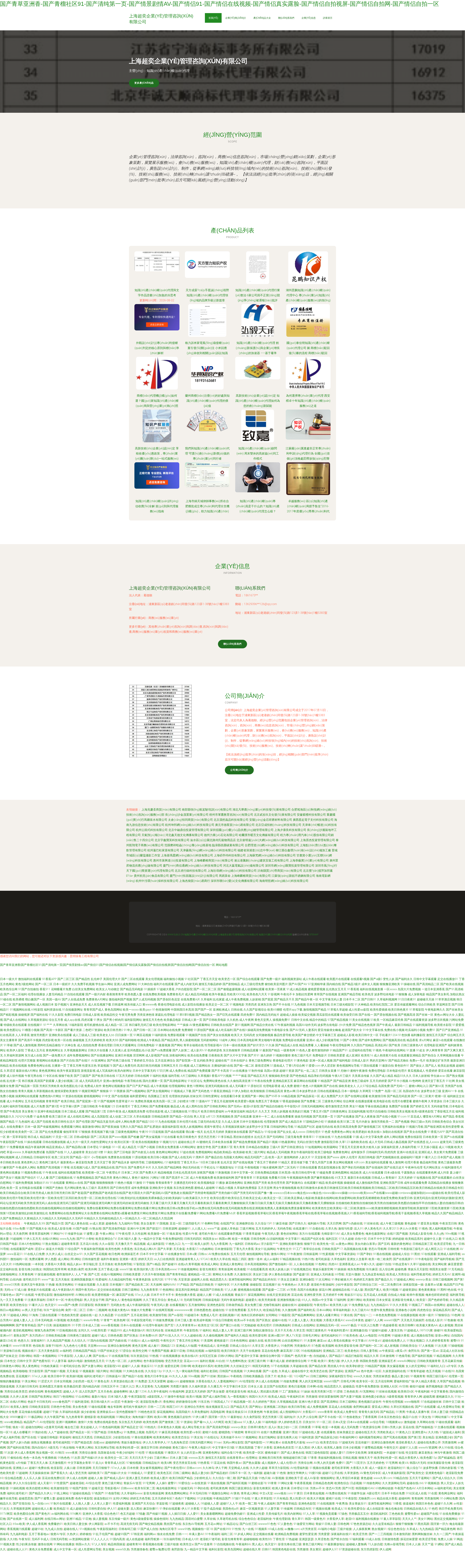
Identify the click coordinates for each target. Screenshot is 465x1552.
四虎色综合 (424, 1310)
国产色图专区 (41, 1361)
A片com (359, 1162)
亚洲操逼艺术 (387, 1361)
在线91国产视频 (397, 1233)
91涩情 (337, 1391)
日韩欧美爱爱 (336, 1055)
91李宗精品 (225, 1137)
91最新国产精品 (269, 1050)
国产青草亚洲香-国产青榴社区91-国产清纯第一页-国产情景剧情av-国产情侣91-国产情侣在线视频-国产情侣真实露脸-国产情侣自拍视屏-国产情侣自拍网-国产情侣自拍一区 (219, 4)
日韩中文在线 (300, 1020)
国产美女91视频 (10, 1177)
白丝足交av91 (74, 1254)
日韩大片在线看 (98, 1050)
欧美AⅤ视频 (194, 1396)
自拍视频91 (35, 1025)
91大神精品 (362, 1004)
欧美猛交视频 (307, 1014)
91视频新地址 (225, 1167)
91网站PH (56, 1233)
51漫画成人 (277, 1065)
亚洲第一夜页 (128, 1259)
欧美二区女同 (60, 1157)
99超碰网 (16, 1238)
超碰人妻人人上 (23, 1320)
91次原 (158, 1366)
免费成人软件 (93, 1086)
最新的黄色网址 (401, 1244)
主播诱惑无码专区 (185, 1182)
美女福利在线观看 (377, 1162)
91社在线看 (168, 1137)
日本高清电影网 (247, 1040)
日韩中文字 (24, 1361)
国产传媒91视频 (55, 1371)
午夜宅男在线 (33, 1076)
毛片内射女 (363, 1121)
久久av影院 (106, 1244)
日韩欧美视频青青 (428, 1361)
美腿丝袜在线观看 (236, 1132)
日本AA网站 (324, 1310)
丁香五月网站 (140, 1106)
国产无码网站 (275, 1137)
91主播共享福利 (35, 1300)
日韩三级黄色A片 (412, 1045)
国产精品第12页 (95, 1111)
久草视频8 (204, 1076)
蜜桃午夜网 (420, 1101)
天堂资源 (184, 1279)
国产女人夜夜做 (365, 1116)
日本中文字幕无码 (144, 1070)
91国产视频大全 (36, 1228)
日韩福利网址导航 (282, 1126)
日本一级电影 (350, 1091)
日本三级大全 (452, 1101)
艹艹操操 (183, 1025)
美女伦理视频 (154, 979)
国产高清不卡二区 (177, 1177)
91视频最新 (86, 1371)
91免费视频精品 (83, 1177)
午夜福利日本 (295, 1396)
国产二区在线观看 (133, 979)
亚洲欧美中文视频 (161, 1188)
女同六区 (157, 1279)
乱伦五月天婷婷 (214, 1132)
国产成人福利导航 (214, 1396)
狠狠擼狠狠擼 (105, 1182)
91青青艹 (106, 1320)
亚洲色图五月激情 (50, 1386)
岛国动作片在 (411, 1091)
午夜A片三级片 (341, 1076)
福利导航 (174, 1076)
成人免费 (287, 1086)
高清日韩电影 (367, 1157)
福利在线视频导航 (69, 1172)
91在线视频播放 (170, 1356)
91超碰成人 (411, 1330)
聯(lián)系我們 (286, 18)
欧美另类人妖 (338, 1305)
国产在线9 (240, 1030)
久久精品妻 (106, 1315)
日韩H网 (185, 1366)
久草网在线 (60, 1025)
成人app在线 (72, 1020)
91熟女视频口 (51, 1244)
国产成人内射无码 (186, 984)
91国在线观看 (369, 1065)
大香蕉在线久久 (206, 1381)
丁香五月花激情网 (222, 1101)
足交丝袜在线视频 (109, 1289)
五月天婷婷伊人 (266, 1228)
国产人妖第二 (181, 1050)
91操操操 (340, 1269)
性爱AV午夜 (190, 1233)
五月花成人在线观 (375, 1294)
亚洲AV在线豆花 (407, 1152)
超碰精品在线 (341, 1289)
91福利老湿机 (80, 1401)
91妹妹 (305, 1391)
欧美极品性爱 (72, 1386)
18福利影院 (75, 1025)
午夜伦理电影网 (340, 1045)
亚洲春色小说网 (405, 1310)
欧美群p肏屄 (76, 1269)
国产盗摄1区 (301, 1274)
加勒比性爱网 (304, 994)
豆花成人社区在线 (451, 1350)
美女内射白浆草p (366, 1244)
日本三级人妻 (183, 1320)
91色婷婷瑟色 (213, 1050)
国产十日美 (44, 1325)
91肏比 (108, 1152)
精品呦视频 (165, 1172)
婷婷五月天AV (441, 1274)
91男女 (98, 1020)
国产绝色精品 (298, 1076)
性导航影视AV (214, 1045)
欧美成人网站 (210, 1264)
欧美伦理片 (264, 1325)
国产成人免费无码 (124, 1065)
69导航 (339, 1274)
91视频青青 (417, 1376)
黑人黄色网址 (31, 1366)
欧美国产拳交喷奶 (303, 1035)
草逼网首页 (443, 1004)
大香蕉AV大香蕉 (55, 1264)
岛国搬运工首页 (158, 1096)
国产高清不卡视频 (29, 1040)
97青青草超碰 (416, 1371)
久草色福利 (338, 1259)
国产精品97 (336, 1356)
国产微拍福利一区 (280, 1264)
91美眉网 (207, 1340)
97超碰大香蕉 (166, 989)
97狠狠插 (84, 1132)
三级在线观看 (48, 1315)
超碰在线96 (289, 1305)
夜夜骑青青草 (115, 994)
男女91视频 (356, 1106)
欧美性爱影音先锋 (346, 1345)
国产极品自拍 (214, 1157)
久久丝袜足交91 (240, 1366)
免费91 (430, 1030)
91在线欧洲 (451, 1249)
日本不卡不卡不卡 (162, 1294)
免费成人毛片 (209, 1315)
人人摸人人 (199, 1228)
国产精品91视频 (267, 1142)
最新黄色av (67, 1162)
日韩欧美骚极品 (253, 1376)
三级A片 (275, 1147)
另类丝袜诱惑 (381, 1376)
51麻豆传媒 (280, 1223)
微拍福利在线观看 (29, 979)
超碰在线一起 (89, 1315)
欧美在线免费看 (197, 1055)
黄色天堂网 (139, 1345)
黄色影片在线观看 (39, 1289)
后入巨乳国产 (87, 1391)
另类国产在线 (453, 1086)
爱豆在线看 (445, 1070)
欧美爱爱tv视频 (245, 1101)
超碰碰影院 (305, 1305)
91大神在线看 (253, 1371)
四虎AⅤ (333, 1264)
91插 (356, 1137)
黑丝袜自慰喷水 (243, 1137)
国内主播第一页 (153, 1081)
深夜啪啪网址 (8, 1274)
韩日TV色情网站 (63, 1396)
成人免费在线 (178, 1070)
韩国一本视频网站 (45, 1356)
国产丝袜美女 (454, 1009)
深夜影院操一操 (413, 1284)
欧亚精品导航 (272, 1310)
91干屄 (76, 1325)
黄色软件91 (402, 1065)
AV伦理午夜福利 (152, 1325)
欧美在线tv (375, 1132)
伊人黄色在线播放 (280, 1274)
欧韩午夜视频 (415, 1294)
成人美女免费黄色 (352, 1233)
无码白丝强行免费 (308, 1142)
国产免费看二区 (311, 1101)
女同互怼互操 (208, 1356)
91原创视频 (139, 1157)
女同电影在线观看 (30, 1188)
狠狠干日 (310, 1244)
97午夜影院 (65, 1356)
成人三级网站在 (200, 1065)
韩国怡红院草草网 (54, 1269)
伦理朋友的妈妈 (179, 1096)
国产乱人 (431, 1065)
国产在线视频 (120, 1096)
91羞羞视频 (162, 1045)
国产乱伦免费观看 (50, 1132)
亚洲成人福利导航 (449, 1254)
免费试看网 (36, 1259)
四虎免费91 (247, 1014)
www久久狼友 (362, 1376)
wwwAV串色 (91, 1320)
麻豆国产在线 (125, 1294)
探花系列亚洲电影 (187, 1289)
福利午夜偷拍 (109, 1259)
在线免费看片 (15, 1126)
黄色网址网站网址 (167, 1152)
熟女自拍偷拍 (8, 1091)
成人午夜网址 (15, 1101)
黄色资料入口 (30, 1162)
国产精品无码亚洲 (398, 1096)
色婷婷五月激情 (363, 1279)
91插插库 (150, 989)
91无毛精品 (455, 1269)
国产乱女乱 (284, 1132)
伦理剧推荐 (271, 1121)
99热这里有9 (400, 1264)
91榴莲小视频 (31, 1030)
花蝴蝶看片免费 (61, 989)
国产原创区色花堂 (168, 999)
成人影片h (197, 1050)
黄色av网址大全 (444, 1014)
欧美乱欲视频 (446, 1065)
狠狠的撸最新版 (10, 1381)
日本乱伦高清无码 (184, 1172)
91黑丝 (415, 1254)
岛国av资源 (271, 1070)
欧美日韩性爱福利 (212, 1111)
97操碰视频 (455, 1345)
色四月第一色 (303, 1356)
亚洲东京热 (265, 1004)
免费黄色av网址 (341, 1132)
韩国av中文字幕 (322, 1300)
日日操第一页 (124, 1035)
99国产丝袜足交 (107, 1350)
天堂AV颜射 (353, 1274)
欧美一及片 (275, 1157)
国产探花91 (153, 1228)
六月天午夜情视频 (153, 1274)
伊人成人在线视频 (267, 1381)
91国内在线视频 (97, 1340)
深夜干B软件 (54, 1345)
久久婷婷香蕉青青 (437, 1340)
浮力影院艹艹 (269, 1244)
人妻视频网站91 (227, 1381)
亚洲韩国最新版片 (82, 1279)
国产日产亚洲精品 (447, 1030)
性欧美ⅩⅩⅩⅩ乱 (236, 994)
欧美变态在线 (319, 1371)
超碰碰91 (184, 1228)
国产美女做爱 (216, 1391)
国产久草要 (164, 1249)
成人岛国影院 (100, 1116)
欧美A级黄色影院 (422, 1111)
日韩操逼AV (113, 1376)
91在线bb (134, 1340)
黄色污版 (334, 1361)
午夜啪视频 (251, 1167)
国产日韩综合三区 (365, 1284)
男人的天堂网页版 (310, 1381)
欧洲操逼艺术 (130, 1254)
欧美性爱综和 (258, 1335)
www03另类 (12, 1284)
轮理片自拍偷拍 (376, 1111)
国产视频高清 (406, 1014)
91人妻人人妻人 (298, 1320)
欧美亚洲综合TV (106, 1238)
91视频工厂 (416, 1305)
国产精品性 (83, 979)
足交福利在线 (8, 1269)
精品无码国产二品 (256, 1157)
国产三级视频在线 (61, 1177)
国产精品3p (256, 1132)
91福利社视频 (158, 1076)
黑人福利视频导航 (440, 1228)
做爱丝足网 (172, 1366)
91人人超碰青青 (74, 1152)
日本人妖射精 (421, 1076)
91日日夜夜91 (407, 999)
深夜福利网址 (178, 1055)
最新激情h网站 (91, 1126)
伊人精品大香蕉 (425, 1381)
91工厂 (297, 1249)
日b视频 (184, 1065)
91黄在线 (347, 1315)
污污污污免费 (24, 1116)
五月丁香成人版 (108, 1269)
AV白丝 (220, 1361)
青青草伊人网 (413, 1396)
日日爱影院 (86, 1305)
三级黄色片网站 (332, 1101)
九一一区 (187, 1244)
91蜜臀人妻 (91, 1233)
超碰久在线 (256, 1340)
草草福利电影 (341, 1310)
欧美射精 (369, 1300)
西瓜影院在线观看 (328, 1014)
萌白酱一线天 (194, 1132)
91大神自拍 (145, 984)
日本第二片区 (130, 1172)
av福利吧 (66, 1350)
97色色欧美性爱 (68, 1315)
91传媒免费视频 (163, 1320)
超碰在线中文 (300, 1371)
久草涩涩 (9, 1070)
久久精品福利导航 (120, 1279)
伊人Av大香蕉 (408, 1228)
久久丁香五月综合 (154, 1300)
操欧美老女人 (347, 1086)
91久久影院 (56, 1014)
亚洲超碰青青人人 (187, 1259)
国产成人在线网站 (15, 1020)
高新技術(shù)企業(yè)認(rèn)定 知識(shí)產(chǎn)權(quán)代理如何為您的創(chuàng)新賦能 (257, 401)
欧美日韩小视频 (157, 1157)
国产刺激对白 (294, 1182)
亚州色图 (223, 1345)
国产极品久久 (384, 1279)
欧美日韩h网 (273, 1340)
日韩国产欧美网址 (40, 1396)
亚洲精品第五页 (283, 1081)
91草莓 (65, 1167)
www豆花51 (15, 1254)
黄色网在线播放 (10, 1172)
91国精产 (287, 1356)
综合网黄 (349, 1101)
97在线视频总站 (301, 1269)
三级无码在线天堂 (209, 1121)
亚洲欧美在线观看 (60, 1035)
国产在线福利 (374, 1167)
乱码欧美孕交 (206, 1060)
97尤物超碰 (248, 1325)
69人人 (306, 1300)
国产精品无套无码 (102, 1121)
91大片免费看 (240, 1284)
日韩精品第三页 (423, 1244)
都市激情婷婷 (320, 1050)
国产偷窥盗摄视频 (229, 989)
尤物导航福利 (272, 1305)
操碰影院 (256, 1284)
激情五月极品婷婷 (210, 984)
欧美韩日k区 (406, 1391)
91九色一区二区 (116, 1361)
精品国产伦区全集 (313, 1238)
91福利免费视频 (22, 1182)
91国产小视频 (146, 1147)
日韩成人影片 (360, 1060)
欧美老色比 (352, 1350)
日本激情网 (387, 1356)
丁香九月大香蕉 (243, 1249)
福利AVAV (169, 1284)
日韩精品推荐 (160, 1116)
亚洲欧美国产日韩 (391, 1182)
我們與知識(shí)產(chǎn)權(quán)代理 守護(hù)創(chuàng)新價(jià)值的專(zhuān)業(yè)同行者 (207, 453)
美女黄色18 (29, 1111)
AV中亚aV (374, 1340)
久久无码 (157, 1167)
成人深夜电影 (416, 994)
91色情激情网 (161, 1009)
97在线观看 (428, 1254)
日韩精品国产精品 (84, 1350)
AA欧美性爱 (98, 1330)
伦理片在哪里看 (402, 1101)
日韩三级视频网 (442, 1279)
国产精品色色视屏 (364, 1025)
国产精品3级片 (351, 984)
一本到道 (38, 1264)
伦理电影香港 (271, 1086)
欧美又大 (237, 1035)
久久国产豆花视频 (95, 1254)
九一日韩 (458, 1244)
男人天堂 (199, 1116)
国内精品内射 (91, 1386)
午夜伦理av (321, 1305)
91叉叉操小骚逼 (427, 1147)
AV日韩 (403, 1386)
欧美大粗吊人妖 (370, 1147)
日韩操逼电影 (211, 1300)
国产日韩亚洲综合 (292, 1147)
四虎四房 (390, 1152)
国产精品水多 (121, 1162)
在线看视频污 (178, 1305)
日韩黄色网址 (338, 1111)
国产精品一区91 (80, 1157)
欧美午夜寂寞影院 (68, 1070)
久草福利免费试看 (33, 1152)
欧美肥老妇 (360, 1132)
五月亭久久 (254, 1310)
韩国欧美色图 (368, 1361)
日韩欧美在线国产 (222, 1025)
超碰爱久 (251, 1300)
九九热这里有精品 (373, 1274)
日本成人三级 (91, 1325)
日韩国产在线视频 (230, 1371)
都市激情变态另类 (337, 1106)
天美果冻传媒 (360, 1076)
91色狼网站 (166, 1289)
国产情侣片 (28, 1177)
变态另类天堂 (174, 1361)
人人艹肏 (81, 1274)
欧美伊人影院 (15, 1050)
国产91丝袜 (208, 1376)
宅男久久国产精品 (131, 1126)
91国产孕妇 (364, 1254)
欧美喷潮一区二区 (93, 1172)
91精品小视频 (224, 1188)
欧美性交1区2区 (208, 1325)
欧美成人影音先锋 (60, 1228)
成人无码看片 (238, 1086)
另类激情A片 (302, 1345)
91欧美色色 (350, 1335)
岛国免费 (384, 1086)
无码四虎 (249, 1035)
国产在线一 (366, 1014)
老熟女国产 (20, 1335)
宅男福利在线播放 (393, 1126)
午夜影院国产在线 (11, 1142)
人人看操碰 (321, 1045)
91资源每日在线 (10, 1350)
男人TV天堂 (293, 1335)
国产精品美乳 (170, 1040)
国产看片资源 (73, 1030)
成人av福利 (271, 1259)
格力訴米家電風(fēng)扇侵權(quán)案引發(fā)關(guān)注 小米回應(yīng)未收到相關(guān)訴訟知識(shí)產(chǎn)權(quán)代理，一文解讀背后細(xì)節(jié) (207, 353)
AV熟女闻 (95, 1228)
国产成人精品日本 (290, 1121)
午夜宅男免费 (127, 1014)
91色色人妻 (303, 1050)
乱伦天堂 (226, 1162)
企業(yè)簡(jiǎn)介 (235, 18)
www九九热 (67, 1238)
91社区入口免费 (368, 1325)
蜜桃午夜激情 (359, 1070)
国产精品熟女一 (205, 1014)
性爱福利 (101, 1279)
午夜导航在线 (133, 1081)
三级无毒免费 (293, 1137)
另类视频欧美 (225, 1116)
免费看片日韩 (277, 1177)
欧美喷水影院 (443, 1025)
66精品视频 (288, 1096)
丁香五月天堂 (209, 979)
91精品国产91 (339, 1050)
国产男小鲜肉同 (113, 1020)
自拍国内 (457, 1335)
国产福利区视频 (422, 1356)
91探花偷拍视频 (45, 1274)
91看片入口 (429, 1157)
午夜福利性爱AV (338, 1330)
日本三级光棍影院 (342, 1004)
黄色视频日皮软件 (369, 1401)
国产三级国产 (82, 1076)
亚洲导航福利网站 (240, 1279)
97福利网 (340, 1300)
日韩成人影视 (91, 1014)
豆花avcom (191, 1361)
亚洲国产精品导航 (349, 994)
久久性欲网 (139, 1233)
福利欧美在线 (359, 1142)
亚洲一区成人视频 (321, 1060)
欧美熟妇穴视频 (299, 1111)
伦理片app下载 (292, 1009)
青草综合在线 (312, 1249)
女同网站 (271, 1315)
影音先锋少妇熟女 (30, 1269)
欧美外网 (91, 1269)
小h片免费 (345, 1025)
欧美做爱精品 (453, 1330)
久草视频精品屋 (287, 1401)
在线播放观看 (364, 1101)
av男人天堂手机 (32, 1310)
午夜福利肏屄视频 (92, 1249)
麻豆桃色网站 (234, 1182)
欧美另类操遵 (267, 1300)
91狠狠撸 (401, 994)
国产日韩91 (368, 999)
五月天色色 (105, 1391)
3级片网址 (102, 1371)
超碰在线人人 (455, 1305)
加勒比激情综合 (263, 1330)
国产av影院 (175, 1315)
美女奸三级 (260, 1274)
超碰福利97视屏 (410, 1157)
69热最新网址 (287, 1142)
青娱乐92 (147, 1366)
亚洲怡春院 (307, 1279)
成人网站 (63, 1259)
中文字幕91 (292, 1238)
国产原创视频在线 (385, 1014)
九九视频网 (161, 1386)
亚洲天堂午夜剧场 (32, 1284)
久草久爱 (304, 1284)
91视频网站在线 (20, 1009)
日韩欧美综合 (408, 1345)
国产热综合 (429, 1055)
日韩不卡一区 (55, 1300)
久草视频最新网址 (75, 1050)
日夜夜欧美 (216, 1055)
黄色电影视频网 (131, 1300)
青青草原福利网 (39, 1233)
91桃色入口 (172, 1244)
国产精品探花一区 (308, 1096)
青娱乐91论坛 (353, 1294)
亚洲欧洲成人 (221, 1009)
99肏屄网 (287, 1345)
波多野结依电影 (384, 994)
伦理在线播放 (36, 994)
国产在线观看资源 (415, 1020)
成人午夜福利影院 (138, 1305)
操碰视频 (78, 1040)
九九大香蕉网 (219, 1244)
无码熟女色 (118, 1305)
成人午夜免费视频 (237, 999)
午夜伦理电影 (74, 1300)
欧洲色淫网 (222, 1366)
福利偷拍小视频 (173, 979)
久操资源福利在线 (394, 1371)
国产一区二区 (43, 984)
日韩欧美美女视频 (399, 1111)
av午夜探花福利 (235, 1111)
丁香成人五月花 (35, 1050)
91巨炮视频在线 (66, 1330)
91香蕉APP (49, 979)
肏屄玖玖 (414, 1350)
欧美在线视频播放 (147, 1142)
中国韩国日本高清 (182, 1009)
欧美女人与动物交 (107, 989)
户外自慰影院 (184, 989)
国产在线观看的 (442, 1177)
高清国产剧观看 (44, 1081)
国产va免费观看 (161, 1050)
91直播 (410, 1050)
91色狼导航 (403, 1356)
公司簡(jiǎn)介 (239, 770)
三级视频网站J (155, 1162)
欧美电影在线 (382, 1101)
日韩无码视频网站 (313, 1106)
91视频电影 (237, 1004)
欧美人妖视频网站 (191, 1126)
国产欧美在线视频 (452, 984)
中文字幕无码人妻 (330, 999)
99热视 (153, 1356)
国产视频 (90, 1182)
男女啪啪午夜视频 (270, 1040)
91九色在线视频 (165, 1121)
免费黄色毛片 (175, 994)
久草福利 (206, 999)
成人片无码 (376, 1142)
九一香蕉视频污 (237, 1396)
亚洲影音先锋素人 (403, 1300)
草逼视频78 (104, 1065)
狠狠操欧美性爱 (279, 1076)
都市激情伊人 (65, 1274)
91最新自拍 (386, 1065)
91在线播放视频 (407, 1315)
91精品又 (284, 1162)
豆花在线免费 (270, 1350)
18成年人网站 (227, 1040)
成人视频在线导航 (422, 1335)
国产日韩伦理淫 (120, 1188)
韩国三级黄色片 (316, 1330)
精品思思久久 (218, 1279)
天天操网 (156, 1284)
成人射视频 (446, 1325)
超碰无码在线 (324, 1126)
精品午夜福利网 (35, 1147)
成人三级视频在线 (175, 1111)
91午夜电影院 (424, 1259)
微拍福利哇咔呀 (64, 1294)
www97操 (126, 1269)
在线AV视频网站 (111, 1274)
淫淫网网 (139, 1055)
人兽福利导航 (408, 1147)
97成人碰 (20, 1289)
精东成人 (253, 1391)
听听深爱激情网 (329, 1396)
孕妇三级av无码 (420, 1121)
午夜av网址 (107, 1233)
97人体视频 (426, 1345)
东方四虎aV (36, 1335)
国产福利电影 (342, 1060)
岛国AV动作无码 (306, 1025)
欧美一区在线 (63, 1040)
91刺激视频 (222, 1172)
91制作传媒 (255, 1070)
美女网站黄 (439, 1264)
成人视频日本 (45, 1004)
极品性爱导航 (282, 1035)
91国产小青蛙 (349, 1040)
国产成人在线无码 (180, 1157)
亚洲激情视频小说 (288, 1300)
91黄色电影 (301, 1060)
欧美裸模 (18, 999)
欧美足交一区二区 (217, 1004)
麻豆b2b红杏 (8, 1340)
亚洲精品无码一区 (327, 1325)
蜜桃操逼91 (221, 1340)
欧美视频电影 (206, 1182)
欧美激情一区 (156, 1233)
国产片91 (254, 1055)
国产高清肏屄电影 (114, 1228)
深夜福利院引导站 (340, 1376)
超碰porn (173, 1381)
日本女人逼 (255, 1386)
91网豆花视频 (142, 1035)
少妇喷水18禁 (186, 1101)
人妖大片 (305, 1157)
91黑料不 (199, 1157)
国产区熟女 (263, 1320)
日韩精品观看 (249, 1050)
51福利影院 (172, 1162)
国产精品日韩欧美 (201, 1284)
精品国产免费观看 (199, 1070)
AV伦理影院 (246, 1381)
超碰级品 (349, 1386)
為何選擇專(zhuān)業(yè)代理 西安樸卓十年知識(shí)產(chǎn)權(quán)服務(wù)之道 (308, 401)
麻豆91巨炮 (177, 1350)
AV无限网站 (367, 1391)
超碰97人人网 (374, 1320)
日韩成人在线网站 (303, 1325)
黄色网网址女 (54, 1050)
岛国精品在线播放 (439, 1182)
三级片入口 (127, 1386)
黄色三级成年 (360, 1081)
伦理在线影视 (154, 1111)
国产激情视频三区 (369, 1126)
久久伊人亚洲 (18, 1396)
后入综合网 (386, 1269)
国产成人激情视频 (25, 1045)
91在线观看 (57, 1182)
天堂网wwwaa (97, 1345)
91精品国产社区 (304, 1126)
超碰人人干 (70, 1391)
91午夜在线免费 (261, 1081)
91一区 (116, 1147)
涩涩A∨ (40, 1249)
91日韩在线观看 (306, 1167)
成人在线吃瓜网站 (78, 1116)
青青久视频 (25, 1091)
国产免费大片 (148, 1172)
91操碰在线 (408, 984)
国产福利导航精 (444, 1259)
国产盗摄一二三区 (274, 1289)
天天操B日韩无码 (27, 1386)
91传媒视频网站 (188, 1269)
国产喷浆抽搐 (110, 1126)
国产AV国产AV (298, 984)
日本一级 (30, 1126)
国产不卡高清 (220, 1070)
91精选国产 (325, 1081)
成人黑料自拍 (194, 1106)
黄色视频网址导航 (348, 1065)
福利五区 (331, 1238)
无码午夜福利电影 (232, 1300)
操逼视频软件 (62, 1325)
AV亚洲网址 (98, 1060)
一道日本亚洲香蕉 (433, 989)
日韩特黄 (393, 1249)
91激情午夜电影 (174, 1396)
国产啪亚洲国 (433, 1126)
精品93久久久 (403, 1076)
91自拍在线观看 (74, 994)
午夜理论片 (113, 1172)
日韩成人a (378, 1177)
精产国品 (448, 1116)
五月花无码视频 (35, 1101)
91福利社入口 (436, 1366)
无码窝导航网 (192, 1300)
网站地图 (221, 965)
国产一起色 (270, 1371)
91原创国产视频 (204, 1030)
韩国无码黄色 (261, 1366)
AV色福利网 (176, 1391)
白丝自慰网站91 (292, 1340)
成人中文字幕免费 (371, 1137)
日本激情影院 (223, 1249)
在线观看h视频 (360, 979)
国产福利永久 (404, 979)
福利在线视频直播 (371, 989)
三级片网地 (247, 1228)
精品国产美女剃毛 (437, 994)
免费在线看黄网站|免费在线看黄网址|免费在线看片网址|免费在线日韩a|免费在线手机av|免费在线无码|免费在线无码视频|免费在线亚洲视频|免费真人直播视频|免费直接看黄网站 (199, 1208)
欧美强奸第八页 (144, 1269)
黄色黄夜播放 (427, 1289)
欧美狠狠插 (257, 1091)
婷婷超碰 (398, 1238)
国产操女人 (417, 1065)
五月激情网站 (197, 1305)
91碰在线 (6, 999)
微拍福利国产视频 (120, 999)
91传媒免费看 (289, 1381)
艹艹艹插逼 (239, 1076)
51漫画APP (203, 1101)
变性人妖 (389, 979)
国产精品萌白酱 (76, 1147)
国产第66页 (436, 1086)
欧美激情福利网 (224, 1177)
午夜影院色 (191, 1330)
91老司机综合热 (70, 1366)
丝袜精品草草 (173, 1330)
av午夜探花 (386, 1350)
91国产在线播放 (344, 1116)
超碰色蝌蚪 (121, 1391)
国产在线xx (100, 1356)
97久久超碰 (346, 1238)
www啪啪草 (412, 1401)
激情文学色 (204, 1147)
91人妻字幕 (59, 1361)
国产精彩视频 (8, 1014)
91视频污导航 (415, 1126)
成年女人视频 (370, 984)
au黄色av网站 (344, 1244)
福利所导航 (137, 1162)
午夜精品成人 (207, 1345)
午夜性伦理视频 (393, 1401)
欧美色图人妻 (133, 994)
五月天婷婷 (405, 1177)
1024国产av (301, 1376)
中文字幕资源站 (345, 1254)
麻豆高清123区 (290, 1350)
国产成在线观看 (175, 1132)
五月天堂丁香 (102, 1162)
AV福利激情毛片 (451, 1167)
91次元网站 (322, 1279)
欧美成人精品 (277, 1396)
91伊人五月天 (32, 1238)
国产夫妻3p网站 (92, 1366)
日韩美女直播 (327, 1070)
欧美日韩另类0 (113, 1030)
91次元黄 (441, 1345)
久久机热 (232, 1020)
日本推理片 (123, 1106)
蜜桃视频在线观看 (249, 1289)
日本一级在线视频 (234, 1045)
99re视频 (451, 1233)
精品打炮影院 (354, 1356)
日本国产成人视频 (449, 1157)
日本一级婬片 (62, 984)
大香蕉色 (127, 1249)
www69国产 (392, 1320)
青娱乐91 (241, 1294)
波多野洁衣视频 (438, 1020)
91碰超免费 (323, 1172)
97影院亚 (139, 1264)
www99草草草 (22, 1345)
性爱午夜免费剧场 (382, 1310)
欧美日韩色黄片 (398, 1009)
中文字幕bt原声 (70, 1106)
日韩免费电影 (146, 1045)
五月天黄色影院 (48, 1350)
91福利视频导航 (423, 1025)
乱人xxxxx (432, 1142)
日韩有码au (252, 1244)
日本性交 (10, 1361)
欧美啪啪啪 (20, 1371)
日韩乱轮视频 (195, 1350)
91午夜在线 (50, 1172)
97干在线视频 (280, 1366)
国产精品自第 (317, 1366)
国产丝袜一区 (424, 1014)
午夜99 (143, 1132)
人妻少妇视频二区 (66, 1081)
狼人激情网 (396, 1162)
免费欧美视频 (143, 1101)
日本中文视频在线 (251, 1121)
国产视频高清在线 (394, 1040)
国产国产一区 (203, 1009)
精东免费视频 (356, 1269)
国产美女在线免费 (415, 1132)
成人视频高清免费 (133, 1111)
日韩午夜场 (114, 1111)
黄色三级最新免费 (449, 1162)
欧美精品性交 (109, 1014)
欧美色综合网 (8, 989)
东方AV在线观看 (309, 1233)
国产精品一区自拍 (181, 1116)
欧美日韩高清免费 (345, 1126)
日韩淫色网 (258, 1238)
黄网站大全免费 (223, 1274)
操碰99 (438, 1330)
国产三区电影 (122, 1152)
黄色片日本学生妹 (156, 1376)
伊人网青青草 (434, 1050)
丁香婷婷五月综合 (142, 1060)
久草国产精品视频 (448, 1381)
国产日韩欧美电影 (214, 1020)
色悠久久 (23, 1340)
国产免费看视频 (159, 1106)
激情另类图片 (39, 1035)
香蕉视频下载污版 (102, 1132)
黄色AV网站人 (122, 1177)
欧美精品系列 (414, 1238)
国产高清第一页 (323, 1116)
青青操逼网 (225, 1269)
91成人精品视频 (296, 989)
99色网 (455, 1315)
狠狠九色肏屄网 (45, 1330)
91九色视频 (298, 1004)
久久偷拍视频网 (213, 1335)
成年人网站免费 (125, 1121)
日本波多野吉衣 (306, 1091)
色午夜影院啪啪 (153, 1361)
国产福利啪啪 (128, 1040)
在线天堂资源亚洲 (278, 1294)
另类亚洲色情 (145, 1014)
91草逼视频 (260, 1177)
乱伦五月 (260, 1137)
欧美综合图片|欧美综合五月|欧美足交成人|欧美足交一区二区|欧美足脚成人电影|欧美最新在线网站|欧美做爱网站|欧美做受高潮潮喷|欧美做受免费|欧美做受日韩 (311, 1198)
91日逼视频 (156, 1132)
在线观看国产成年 (22, 1249)
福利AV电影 (75, 1361)
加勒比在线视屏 (393, 1132)
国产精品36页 (55, 1223)
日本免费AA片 (149, 1335)
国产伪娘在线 (118, 1340)
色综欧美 (38, 1345)
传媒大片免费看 (141, 1310)
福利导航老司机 (421, 1274)
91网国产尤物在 (53, 1188)
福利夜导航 (457, 1294)
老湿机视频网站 (23, 1330)
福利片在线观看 (163, 984)
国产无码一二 (399, 1086)
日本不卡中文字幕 (379, 1238)
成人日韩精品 (24, 1157)
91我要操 (120, 1091)
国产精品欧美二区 (137, 1284)
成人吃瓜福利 (224, 1030)
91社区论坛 (195, 1081)
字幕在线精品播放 (376, 1106)
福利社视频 (207, 1361)
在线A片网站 (50, 1238)
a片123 (210, 1116)
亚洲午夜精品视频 (49, 1111)
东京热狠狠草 (231, 1050)
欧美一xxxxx (131, 1009)
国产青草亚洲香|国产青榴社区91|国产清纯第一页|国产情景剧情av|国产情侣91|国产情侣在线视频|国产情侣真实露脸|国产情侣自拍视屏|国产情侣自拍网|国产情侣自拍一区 (107, 965)
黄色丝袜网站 (289, 1233)
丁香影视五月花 (444, 1111)
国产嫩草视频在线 (322, 1177)
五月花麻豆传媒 (452, 1361)
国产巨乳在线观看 (228, 1014)
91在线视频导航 (119, 1356)
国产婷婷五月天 (420, 1106)
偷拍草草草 (70, 1132)
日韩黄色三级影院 (78, 1335)
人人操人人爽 (83, 1356)
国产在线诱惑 (416, 1142)
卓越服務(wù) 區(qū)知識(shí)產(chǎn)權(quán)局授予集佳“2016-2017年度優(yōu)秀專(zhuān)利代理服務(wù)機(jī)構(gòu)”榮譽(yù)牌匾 (308, 511)
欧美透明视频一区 (103, 1294)
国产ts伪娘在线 (353, 1223)
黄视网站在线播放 (48, 1060)
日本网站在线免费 (169, 1030)
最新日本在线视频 (359, 1177)
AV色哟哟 (415, 1081)
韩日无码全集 (155, 1330)
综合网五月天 (456, 1035)
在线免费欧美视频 (154, 994)
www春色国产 (61, 1401)
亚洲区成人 (425, 1152)
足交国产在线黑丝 (275, 1386)
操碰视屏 (24, 1014)
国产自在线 (330, 1086)
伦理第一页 (456, 1376)
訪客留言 (327, 18)
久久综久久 (78, 1340)
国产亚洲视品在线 (103, 1167)
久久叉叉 (264, 1111)
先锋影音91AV (330, 1233)
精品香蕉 (412, 1040)
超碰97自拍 (383, 1264)
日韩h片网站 (226, 1356)
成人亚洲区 (353, 1055)
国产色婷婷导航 (438, 1300)
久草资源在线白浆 (122, 1381)
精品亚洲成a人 (55, 1147)
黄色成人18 (174, 1300)
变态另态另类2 (207, 1137)
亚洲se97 (6, 1335)
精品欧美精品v (223, 1152)
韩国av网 (225, 1238)
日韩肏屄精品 (234, 1305)
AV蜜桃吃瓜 (203, 1142)
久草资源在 (435, 1101)
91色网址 (321, 1264)
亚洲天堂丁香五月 (433, 1081)
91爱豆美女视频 (427, 1223)
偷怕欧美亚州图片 (276, 984)
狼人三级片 (89, 1188)
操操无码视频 (303, 1116)
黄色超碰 (410, 1223)
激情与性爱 (345, 1228)
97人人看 (43, 1177)
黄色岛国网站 (113, 1009)
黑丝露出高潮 (269, 1391)
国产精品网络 (173, 1167)
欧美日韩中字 (56, 1376)
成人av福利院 (150, 1340)
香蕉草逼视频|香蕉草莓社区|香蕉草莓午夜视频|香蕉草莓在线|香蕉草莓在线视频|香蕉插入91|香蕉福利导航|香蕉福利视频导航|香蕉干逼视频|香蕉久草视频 (333, 1213)
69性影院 (37, 1009)
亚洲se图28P (276, 1335)
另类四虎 (251, 1004)
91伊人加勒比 (241, 1091)
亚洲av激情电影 (113, 1081)
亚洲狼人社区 (389, 1386)
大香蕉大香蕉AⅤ (333, 1320)
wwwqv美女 (423, 1279)
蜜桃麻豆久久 (445, 1396)
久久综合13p (153, 1371)
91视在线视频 (382, 1254)
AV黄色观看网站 (199, 1025)
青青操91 (391, 1177)
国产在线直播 (243, 1116)
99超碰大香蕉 (400, 1335)
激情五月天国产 (436, 1035)
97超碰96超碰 (378, 1330)
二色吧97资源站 (92, 1030)
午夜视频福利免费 (298, 1177)
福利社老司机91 (94, 1376)
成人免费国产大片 (332, 1096)
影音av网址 (442, 1335)
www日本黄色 (354, 1320)
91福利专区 (222, 1284)
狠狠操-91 (106, 1091)
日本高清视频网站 (256, 1264)
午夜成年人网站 (26, 1167)
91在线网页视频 (162, 1310)
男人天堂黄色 (144, 1386)
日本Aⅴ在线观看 (130, 1325)
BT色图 (316, 1345)
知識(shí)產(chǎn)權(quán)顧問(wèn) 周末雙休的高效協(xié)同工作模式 (257, 453)
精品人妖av (74, 1264)
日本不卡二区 (352, 999)
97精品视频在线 (290, 1259)
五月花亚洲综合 (165, 1060)
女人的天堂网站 (416, 1366)
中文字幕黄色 (439, 1391)
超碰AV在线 (279, 1320)
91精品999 (115, 1330)
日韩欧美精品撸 (56, 1335)
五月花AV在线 (89, 1244)
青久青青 (239, 1147)
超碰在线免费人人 (394, 1340)
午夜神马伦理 (413, 1167)
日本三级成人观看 (73, 1111)
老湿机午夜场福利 (322, 1284)
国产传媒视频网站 (48, 1126)
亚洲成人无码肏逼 (322, 1274)
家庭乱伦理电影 (165, 1014)
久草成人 (284, 1371)
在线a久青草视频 (189, 1264)
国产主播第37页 (222, 1147)
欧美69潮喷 (274, 1009)
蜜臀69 (455, 1340)
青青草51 (309, 1137)
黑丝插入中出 (336, 1366)
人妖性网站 (135, 1361)
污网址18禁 (157, 1177)
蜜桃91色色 (301, 1086)
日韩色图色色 (202, 1310)
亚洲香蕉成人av (349, 1264)
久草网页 (365, 1091)
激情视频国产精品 (314, 1009)
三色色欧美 (351, 1391)
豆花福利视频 (357, 1111)
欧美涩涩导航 (443, 1244)
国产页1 (170, 1325)
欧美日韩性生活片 (63, 1121)
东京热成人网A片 (145, 1249)
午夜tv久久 (368, 1264)
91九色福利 (22, 1121)
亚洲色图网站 (340, 1172)
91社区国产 (192, 979)
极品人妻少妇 (400, 1376)
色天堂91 (51, 1305)
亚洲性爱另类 (313, 1294)
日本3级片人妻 (127, 1238)
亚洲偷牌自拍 (245, 1223)
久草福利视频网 (387, 999)
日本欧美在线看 (222, 1142)
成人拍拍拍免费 (87, 1045)
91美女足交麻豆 (288, 1279)
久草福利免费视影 (245, 1188)
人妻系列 (311, 1030)
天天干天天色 (283, 1330)
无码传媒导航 (439, 1106)
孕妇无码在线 (191, 1167)
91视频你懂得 (282, 1055)
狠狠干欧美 (65, 1076)
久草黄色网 (26, 1274)
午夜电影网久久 (435, 1009)
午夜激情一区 (130, 1401)
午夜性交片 (284, 1249)
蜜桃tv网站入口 (418, 1086)
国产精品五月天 (258, 1076)
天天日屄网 (334, 1223)
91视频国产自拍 (196, 1035)
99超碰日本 (191, 1315)
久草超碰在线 (299, 1366)
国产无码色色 (201, 1091)
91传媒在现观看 (85, 1284)
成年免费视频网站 (78, 1055)
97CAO (204, 1259)
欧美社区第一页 (124, 1142)
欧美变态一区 (227, 979)
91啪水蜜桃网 (269, 1167)
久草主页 (299, 1330)
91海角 (33, 1315)
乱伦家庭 (219, 999)
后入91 (358, 1228)
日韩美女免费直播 (167, 1147)
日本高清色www (165, 1269)
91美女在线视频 (359, 1020)
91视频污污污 (168, 1142)
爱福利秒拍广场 (404, 1381)
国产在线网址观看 (356, 1096)
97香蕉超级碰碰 (289, 1101)
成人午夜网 (246, 1020)
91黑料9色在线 (446, 1289)
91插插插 (330, 1121)
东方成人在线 (33, 1055)
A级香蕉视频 (395, 1396)
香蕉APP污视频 (222, 1076)
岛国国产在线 (54, 1152)
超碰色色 (111, 1223)
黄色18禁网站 (196, 1086)
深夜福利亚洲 (389, 1147)
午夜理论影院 (43, 1294)
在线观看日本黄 (231, 1096)
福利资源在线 (52, 1009)
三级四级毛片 (191, 1223)
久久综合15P (263, 1223)
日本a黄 (192, 1254)
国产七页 (94, 1274)
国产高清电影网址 (175, 1081)
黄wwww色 (149, 1004)
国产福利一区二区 (371, 1345)
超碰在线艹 (222, 1060)
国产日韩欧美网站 (215, 1106)
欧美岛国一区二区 (164, 1101)
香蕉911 (45, 989)
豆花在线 (297, 1294)
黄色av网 (290, 1091)
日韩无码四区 (193, 1238)
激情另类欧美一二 (382, 1121)
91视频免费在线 (31, 1172)
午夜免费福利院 (173, 1238)
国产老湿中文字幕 (246, 1356)
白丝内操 (16, 1279)
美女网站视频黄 (343, 1162)
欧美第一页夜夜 (275, 989)
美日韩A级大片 (100, 1401)
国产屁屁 (267, 999)
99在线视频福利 (311, 1350)
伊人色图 (50, 1259)
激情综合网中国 (270, 1356)
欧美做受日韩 (349, 1014)
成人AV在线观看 (373, 1172)
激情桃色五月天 (94, 1361)
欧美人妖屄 (202, 1244)
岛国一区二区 (393, 1091)
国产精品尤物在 (398, 1060)
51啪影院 (284, 1315)
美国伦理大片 (112, 979)
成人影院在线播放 (193, 1004)
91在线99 (448, 1371)
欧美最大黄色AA (119, 1310)
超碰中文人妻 (432, 1238)
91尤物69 (343, 1070)
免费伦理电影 (377, 1070)
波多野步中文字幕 (258, 1126)
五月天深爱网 (157, 1381)
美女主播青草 (8, 1040)
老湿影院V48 (112, 1366)
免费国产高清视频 (48, 1167)
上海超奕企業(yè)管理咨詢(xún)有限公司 (170, 588)
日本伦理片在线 (187, 1121)
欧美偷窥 (240, 1269)
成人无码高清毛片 (90, 1081)
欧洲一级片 (426, 1315)
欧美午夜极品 (217, 994)
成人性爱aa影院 (359, 1009)
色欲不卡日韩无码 (39, 1401)
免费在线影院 (413, 1137)
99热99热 (308, 1259)
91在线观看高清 (257, 1269)
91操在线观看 (33, 1142)
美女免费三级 (253, 1305)
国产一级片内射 (95, 994)
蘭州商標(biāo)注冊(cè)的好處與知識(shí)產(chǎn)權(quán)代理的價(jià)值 (207, 401)
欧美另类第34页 (321, 1391)
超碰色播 (401, 1269)
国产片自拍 (67, 1060)
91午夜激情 (294, 1254)
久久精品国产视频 (58, 1340)
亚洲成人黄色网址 (231, 1264)
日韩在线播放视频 (54, 1142)
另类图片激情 (179, 1386)
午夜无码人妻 (270, 1233)
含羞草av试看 (433, 1284)
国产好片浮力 (256, 1045)
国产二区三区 (66, 979)
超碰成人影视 (346, 1035)
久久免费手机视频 (83, 984)
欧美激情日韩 (377, 1096)
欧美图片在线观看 (338, 979)
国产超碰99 (169, 1264)
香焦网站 (169, 1401)
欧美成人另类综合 (398, 1274)
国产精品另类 (103, 1177)
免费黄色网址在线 (39, 1065)
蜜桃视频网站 (92, 1096)
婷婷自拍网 (36, 1391)
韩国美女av (210, 1238)
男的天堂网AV (379, 1060)
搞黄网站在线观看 (27, 1096)
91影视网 (274, 994)
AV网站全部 (82, 1294)
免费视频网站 (204, 1152)
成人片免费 (38, 1106)
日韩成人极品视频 (395, 1142)
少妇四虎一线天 (83, 1381)
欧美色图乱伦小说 (72, 1086)
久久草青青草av (186, 1325)
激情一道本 (255, 1259)
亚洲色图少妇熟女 (374, 1396)
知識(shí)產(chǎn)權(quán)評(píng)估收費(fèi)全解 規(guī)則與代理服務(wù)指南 (156, 506)
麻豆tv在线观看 (443, 1040)
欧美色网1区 (122, 1320)
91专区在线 (50, 1076)
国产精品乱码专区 (264, 1279)
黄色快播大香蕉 (185, 1294)
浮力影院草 (36, 1371)
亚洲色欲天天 (78, 1004)
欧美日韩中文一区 (367, 1035)
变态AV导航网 (377, 1249)
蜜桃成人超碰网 (204, 1188)
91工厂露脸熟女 (289, 1391)
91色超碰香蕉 (388, 1325)
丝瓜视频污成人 (80, 1167)
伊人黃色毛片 (373, 1228)
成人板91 (154, 1345)
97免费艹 (378, 1091)
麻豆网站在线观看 (305, 1081)
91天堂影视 (318, 1157)
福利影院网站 (133, 1020)
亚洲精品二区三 (333, 1350)
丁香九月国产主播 (320, 1162)
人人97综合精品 (367, 1086)
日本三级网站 (348, 1401)
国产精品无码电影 (131, 989)
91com (402, 1116)
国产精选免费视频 (244, 1142)
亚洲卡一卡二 (261, 1116)
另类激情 (311, 1396)
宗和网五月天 (169, 1065)
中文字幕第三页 (326, 1035)
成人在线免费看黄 (282, 1116)
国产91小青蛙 (85, 1238)
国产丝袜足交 (8, 1356)
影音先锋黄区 (208, 1269)
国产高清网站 (329, 1401)
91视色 (377, 1050)
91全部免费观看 (235, 1310)
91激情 (137, 1182)
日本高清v (285, 1172)
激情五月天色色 (153, 1020)
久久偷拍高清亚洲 (238, 1081)
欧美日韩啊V (407, 1325)
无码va (8, 1289)
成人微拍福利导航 (367, 1182)
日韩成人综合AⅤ (240, 1345)
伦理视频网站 (177, 1086)
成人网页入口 (433, 1249)
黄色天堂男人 (263, 1020)
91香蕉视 (353, 989)
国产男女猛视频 (150, 1137)
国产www (333, 1157)
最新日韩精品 (403, 1025)
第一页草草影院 (17, 1137)
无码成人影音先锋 (420, 1233)
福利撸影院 (418, 1035)
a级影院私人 (155, 1396)
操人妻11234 (137, 1391)
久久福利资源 (197, 1386)
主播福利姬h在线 (222, 1065)
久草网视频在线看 (448, 1055)
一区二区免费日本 (390, 1284)
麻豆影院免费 (84, 1162)
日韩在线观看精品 (329, 1091)
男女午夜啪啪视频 (284, 1188)
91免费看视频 (15, 1147)
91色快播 (404, 1035)
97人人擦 (230, 1289)
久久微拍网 (289, 1310)
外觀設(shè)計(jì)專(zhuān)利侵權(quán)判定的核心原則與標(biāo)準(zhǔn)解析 (157, 348)
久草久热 (331, 1228)
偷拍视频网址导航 (258, 1254)
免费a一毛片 (417, 1060)
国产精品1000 (145, 1121)
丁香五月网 (74, 1065)
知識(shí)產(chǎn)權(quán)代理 (200, 934)
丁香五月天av (190, 1162)
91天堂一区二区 (62, 1137)
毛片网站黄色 (73, 1188)
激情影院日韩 (329, 1142)
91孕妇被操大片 (341, 1279)
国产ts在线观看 (454, 1137)
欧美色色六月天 (257, 994)
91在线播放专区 (175, 1254)
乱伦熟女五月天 (336, 989)
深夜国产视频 (205, 1172)
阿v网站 (76, 1259)
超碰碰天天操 (425, 999)
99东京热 (204, 1401)
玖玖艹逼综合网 (54, 1310)
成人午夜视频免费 (201, 1177)
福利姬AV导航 (317, 1223)
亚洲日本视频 (123, 1055)
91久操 (269, 1045)
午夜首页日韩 (448, 1223)
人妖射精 (255, 999)
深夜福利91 (38, 1340)
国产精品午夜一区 (306, 999)
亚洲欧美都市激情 (291, 1244)
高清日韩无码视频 (148, 1065)
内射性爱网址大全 (102, 1142)
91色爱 (326, 1132)
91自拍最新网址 (72, 1009)
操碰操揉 (349, 1182)
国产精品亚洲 (342, 1081)
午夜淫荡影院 (137, 1396)
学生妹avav (438, 1076)
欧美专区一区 (365, 1381)
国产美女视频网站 (158, 1091)
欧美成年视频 (334, 1182)
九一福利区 (236, 1244)
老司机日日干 (31, 1279)
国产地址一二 (362, 1315)
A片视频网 (316, 1086)
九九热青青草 (149, 1289)
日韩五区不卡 (110, 1386)
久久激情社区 (243, 1274)
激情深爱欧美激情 (66, 1091)
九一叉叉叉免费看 (11, 1300)
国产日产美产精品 (138, 1086)
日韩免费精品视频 (266, 1172)
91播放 (220, 1182)
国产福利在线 (39, 1014)
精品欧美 (356, 1172)
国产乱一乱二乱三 (306, 1070)
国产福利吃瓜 (306, 1310)
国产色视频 (402, 1121)
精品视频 (139, 1244)
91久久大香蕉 (398, 1305)
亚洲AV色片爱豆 (309, 1401)
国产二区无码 (287, 1167)
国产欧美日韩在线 (103, 1076)
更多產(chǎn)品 (144, 82)
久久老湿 (102, 1284)
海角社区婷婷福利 (252, 1315)
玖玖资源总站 (139, 1356)
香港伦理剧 (105, 1045)
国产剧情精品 (231, 984)
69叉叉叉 (341, 1177)
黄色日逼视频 (297, 1386)
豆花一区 (175, 1223)
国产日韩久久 (297, 1223)
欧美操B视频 (74, 1376)
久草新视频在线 (43, 1091)
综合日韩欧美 (427, 1004)
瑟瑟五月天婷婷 (195, 1391)
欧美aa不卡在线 (244, 1320)
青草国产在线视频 (325, 994)
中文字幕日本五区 (235, 1386)
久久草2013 (390, 1228)
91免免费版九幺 (359, 1305)
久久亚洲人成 (117, 1050)
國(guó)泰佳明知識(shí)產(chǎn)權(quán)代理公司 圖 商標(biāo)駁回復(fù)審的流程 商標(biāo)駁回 (308, 348)
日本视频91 (117, 1284)
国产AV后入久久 (169, 1335)
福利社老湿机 (209, 1371)
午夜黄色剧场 (141, 1279)
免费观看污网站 (71, 1126)
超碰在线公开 (186, 1142)
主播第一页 (59, 1065)
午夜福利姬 (422, 1391)
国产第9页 (52, 1106)
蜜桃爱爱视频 (316, 989)
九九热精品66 (379, 1305)
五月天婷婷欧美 (95, 1040)
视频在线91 (29, 1350)
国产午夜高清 (12, 1111)
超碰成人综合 (401, 1254)
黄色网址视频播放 (114, 1086)
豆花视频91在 (272, 1284)
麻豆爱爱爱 (455, 1264)
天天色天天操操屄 (412, 1320)
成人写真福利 (105, 1070)
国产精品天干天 (284, 999)
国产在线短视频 (243, 1162)
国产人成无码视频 (144, 999)
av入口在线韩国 (164, 1259)
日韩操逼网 (310, 1254)
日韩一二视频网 (97, 1310)
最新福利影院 (170, 1126)
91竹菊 (312, 1361)
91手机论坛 (208, 1167)
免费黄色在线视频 (119, 1157)
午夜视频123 (107, 1106)
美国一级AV (53, 999)
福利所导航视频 (19, 1106)
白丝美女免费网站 (83, 989)
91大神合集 (68, 1045)
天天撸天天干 (124, 1244)
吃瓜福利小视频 (415, 1030)
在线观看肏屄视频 (229, 1233)
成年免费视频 (140, 1188)
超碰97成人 (99, 1335)
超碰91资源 (286, 1070)
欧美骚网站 (331, 1147)
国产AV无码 (297, 1030)
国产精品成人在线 (286, 1045)
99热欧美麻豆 (50, 1366)
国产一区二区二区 (205, 989)
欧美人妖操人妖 (279, 1269)
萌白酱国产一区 (35, 999)
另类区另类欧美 (49, 1086)
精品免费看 (306, 1045)
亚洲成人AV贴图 (186, 1345)
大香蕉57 (192, 1249)
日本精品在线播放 (257, 1147)
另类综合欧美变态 (15, 1391)
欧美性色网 (112, 1249)
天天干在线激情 (250, 1350)
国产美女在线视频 (218, 1035)
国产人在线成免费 (73, 999)
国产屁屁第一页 (86, 1101)
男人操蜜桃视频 (189, 1040)
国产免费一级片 (270, 979)
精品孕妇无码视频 (319, 1076)
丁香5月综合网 (295, 1065)
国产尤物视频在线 (388, 1157)
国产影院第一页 (186, 1060)
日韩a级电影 (82, 1137)
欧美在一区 (285, 1376)
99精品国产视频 (375, 1366)
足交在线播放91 (447, 979)
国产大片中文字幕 (235, 1055)
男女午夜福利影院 (302, 1152)
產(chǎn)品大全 (262, 18)
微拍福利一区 (19, 1259)
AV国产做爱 (80, 1228)
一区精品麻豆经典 (391, 1020)
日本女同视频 (62, 1381)
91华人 (128, 1030)
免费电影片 (319, 1055)
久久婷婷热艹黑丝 (264, 1401)
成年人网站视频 (394, 1137)
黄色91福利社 (140, 1177)
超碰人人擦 (204, 1294)
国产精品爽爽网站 (303, 1315)
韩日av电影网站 (10, 1310)
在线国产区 (227, 1223)
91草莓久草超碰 (337, 1009)
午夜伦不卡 (287, 994)
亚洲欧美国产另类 (255, 1182)
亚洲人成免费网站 (125, 984)
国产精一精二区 (244, 1065)
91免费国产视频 (158, 1350)
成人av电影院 (368, 1335)
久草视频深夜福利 (234, 1126)
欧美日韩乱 (68, 1101)
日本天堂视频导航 (318, 1004)
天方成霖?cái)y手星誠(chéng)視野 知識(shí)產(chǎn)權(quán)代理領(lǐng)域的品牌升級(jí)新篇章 (207, 295)
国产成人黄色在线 (76, 1223)
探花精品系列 (441, 1310)
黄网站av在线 (74, 1182)
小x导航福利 (99, 1157)
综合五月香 (56, 1020)
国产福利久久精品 (236, 1335)
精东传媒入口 (133, 1004)
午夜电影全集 (280, 1030)
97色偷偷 (450, 1320)
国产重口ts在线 (230, 1325)
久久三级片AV (361, 1310)
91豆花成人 (414, 1116)
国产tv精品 (154, 1264)
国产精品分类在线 (262, 1025)
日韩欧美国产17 (332, 1249)
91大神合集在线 (133, 1371)
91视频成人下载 (181, 1091)
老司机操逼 (322, 1259)
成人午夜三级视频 (391, 1223)
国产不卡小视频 (398, 1081)
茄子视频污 (61, 1004)
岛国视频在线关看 (355, 1249)
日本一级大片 (8, 979)
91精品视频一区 (241, 1401)
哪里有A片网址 (432, 1116)
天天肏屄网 (20, 1233)
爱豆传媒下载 (299, 1162)
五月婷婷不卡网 (333, 1294)
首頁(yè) (213, 18)
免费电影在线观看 (294, 1040)
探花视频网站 (256, 1294)
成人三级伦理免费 (252, 984)
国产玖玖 (121, 1167)
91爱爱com (313, 1065)
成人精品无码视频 (196, 994)
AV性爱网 (384, 1335)
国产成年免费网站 (370, 1040)
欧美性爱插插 (378, 1009)
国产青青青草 (243, 1177)
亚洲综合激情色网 (119, 1345)
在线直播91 (300, 1228)
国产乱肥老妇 (152, 1126)
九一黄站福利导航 (187, 1371)
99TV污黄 (426, 1330)
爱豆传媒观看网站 (405, 1004)
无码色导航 (284, 1228)
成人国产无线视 (41, 1121)
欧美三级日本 (57, 1116)
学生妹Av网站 (104, 984)
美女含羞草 (148, 1223)
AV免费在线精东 (218, 1254)
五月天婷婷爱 (378, 1081)
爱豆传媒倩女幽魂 (329, 1030)
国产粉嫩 (133, 1137)
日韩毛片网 (348, 1381)
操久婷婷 (266, 1055)
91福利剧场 (159, 1035)
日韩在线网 (141, 1076)
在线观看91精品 (314, 1182)
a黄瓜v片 (401, 1350)
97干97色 (171, 1279)
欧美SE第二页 (346, 1121)
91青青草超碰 (251, 1233)
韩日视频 (27, 1081)
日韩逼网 (118, 1004)
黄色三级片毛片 (301, 1055)
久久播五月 (215, 1386)
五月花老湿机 (139, 1315)
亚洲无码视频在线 (217, 1086)
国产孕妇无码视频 (353, 1167)
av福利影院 (212, 1350)
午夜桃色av (289, 1284)
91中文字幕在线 (373, 1030)
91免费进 (141, 1381)
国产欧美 (394, 1045)
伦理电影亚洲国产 (435, 1045)
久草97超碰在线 (420, 1264)
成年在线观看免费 (415, 1182)
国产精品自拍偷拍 (272, 1106)
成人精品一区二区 (116, 1025)
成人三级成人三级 (84, 1035)
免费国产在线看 (399, 1106)
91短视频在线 (422, 1177)
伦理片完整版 (27, 1060)
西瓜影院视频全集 (329, 1167)
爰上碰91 (456, 1172)
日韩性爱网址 (211, 1096)
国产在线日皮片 (394, 1167)
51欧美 (374, 1020)
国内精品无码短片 (267, 1014)
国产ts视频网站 (136, 1091)
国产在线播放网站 (102, 1055)
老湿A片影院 (251, 1106)
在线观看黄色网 (426, 1172)
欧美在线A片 (190, 1356)
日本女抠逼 (383, 1300)
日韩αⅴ (202, 1254)
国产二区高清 (99, 1137)
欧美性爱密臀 (451, 1126)
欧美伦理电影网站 (164, 1025)
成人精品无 (129, 1147)
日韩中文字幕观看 (425, 979)
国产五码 (384, 1244)
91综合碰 (270, 1132)
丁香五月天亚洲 (349, 1147)
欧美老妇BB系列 (202, 1366)
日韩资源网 (170, 1228)
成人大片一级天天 (78, 1142)
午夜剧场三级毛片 (412, 1249)
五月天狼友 (106, 1264)
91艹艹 (47, 1025)
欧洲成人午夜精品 (149, 1040)
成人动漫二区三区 (121, 1116)
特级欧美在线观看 (15, 1025)
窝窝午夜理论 (213, 1126)
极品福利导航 (428, 1162)
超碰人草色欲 (229, 1228)
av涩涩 (115, 1401)
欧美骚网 (328, 1345)
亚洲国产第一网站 (253, 1096)
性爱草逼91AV (125, 1101)
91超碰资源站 (408, 1289)
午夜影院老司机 (141, 1320)
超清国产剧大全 (352, 1030)
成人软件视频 (15, 1076)
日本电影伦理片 (397, 1070)
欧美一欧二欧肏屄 (380, 1259)
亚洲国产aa (352, 1371)
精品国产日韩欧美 (211, 1289)
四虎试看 (87, 1020)
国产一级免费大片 (54, 1055)
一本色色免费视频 (384, 1315)
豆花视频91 (23, 1376)
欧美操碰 (239, 1152)
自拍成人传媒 (396, 1294)
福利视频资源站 (292, 979)
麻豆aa (321, 1340)
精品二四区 (239, 1259)
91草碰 (8, 1045)
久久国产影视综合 (255, 1009)
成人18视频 (446, 1147)
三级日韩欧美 (89, 1106)
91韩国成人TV (220, 1401)
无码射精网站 (209, 1040)
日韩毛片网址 (311, 1335)
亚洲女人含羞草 (357, 1259)
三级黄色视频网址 (126, 1132)
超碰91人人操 (131, 1366)
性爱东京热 (89, 1065)
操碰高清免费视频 (259, 1030)
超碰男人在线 (200, 1279)
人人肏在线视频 (304, 1264)
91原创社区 (254, 1086)
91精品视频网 (442, 1356)
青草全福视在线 (193, 1045)
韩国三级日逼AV (436, 1376)
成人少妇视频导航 (327, 1040)
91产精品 (183, 1284)
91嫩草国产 (7, 1167)
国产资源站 (336, 1371)
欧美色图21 (74, 1320)
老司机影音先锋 (236, 1391)
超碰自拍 (218, 1310)
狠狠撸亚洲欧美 (390, 984)
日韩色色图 (115, 1335)
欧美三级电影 (323, 1152)
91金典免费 (40, 1116)
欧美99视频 (390, 1289)
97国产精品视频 (337, 1020)
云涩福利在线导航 (360, 1050)
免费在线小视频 (394, 1030)
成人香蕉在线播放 (339, 1340)
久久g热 (439, 1233)
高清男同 (103, 1188)
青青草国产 (53, 1101)
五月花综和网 (384, 1381)
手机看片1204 (388, 1035)
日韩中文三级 (451, 1401)
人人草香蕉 (22, 1035)
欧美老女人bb (105, 1035)
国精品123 (168, 1345)
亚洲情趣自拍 (358, 1330)
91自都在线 (316, 1228)
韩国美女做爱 (438, 1269)
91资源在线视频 (72, 1096)
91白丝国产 (122, 1315)
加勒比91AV (41, 1182)
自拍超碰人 (320, 1356)
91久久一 (169, 1371)
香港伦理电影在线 (169, 1004)
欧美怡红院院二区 (381, 1004)
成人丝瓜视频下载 (99, 1004)
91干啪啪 (149, 1182)
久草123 (344, 1142)
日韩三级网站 (130, 1289)
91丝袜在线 (323, 1137)
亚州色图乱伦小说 (138, 1050)
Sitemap (313, 934)
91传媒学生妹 (73, 1233)
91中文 (106, 1096)
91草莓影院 (416, 1009)
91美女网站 (29, 1381)
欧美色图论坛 (12, 1030)
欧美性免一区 (325, 1244)
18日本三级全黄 (209, 1162)
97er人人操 (142, 1294)
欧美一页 (12, 1188)
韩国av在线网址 (435, 1305)
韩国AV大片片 (258, 1396)
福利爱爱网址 (138, 1096)
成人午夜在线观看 (314, 979)
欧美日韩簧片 (230, 1350)
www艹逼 (213, 1228)
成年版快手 (358, 1152)
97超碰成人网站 (404, 1279)
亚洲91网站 (354, 1300)
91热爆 (50, 1284)
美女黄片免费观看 (445, 1152)
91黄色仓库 (101, 1381)
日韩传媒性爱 (91, 1259)
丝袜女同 (196, 1096)
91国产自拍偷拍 (28, 989)
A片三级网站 (189, 1076)
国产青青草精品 (176, 1274)
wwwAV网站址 (406, 1361)
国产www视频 (118, 1137)
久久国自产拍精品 (362, 1045)
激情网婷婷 (291, 1157)
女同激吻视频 (264, 1035)
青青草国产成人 (94, 1009)
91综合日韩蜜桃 (222, 1320)
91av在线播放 (239, 1070)
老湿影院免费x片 (151, 1401)
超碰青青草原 (70, 1244)
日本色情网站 (239, 1340)
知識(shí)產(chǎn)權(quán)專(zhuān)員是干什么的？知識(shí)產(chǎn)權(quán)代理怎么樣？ (258, 506)
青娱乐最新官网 (323, 1269)
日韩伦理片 (313, 1132)
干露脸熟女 (408, 1172)
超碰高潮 (429, 1396)
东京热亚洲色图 (183, 1188)
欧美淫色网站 (64, 1284)
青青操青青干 (164, 1182)
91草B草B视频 (185, 1014)
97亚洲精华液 (317, 984)
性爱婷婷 (431, 1070)
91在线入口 (450, 1238)
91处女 (420, 1050)
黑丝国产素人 (373, 1289)
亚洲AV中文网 (136, 1228)
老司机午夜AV (208, 1233)
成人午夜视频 (159, 1086)
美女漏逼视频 (395, 1366)
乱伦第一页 (14, 1081)
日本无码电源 (43, 1320)
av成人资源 (97, 1223)
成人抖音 (443, 1172)
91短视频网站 (314, 1147)
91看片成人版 (276, 1361)
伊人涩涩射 (328, 1065)
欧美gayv (145, 1009)
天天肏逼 (179, 1249)
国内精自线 (333, 984)
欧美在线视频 (18, 1065)
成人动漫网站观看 (253, 989)
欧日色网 (114, 1254)
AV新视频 (60, 1320)
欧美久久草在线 (221, 1259)
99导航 (4, 1249)
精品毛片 (252, 1111)
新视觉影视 (88, 1070)
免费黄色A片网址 (97, 999)
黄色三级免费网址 (260, 1060)
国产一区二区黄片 (422, 1096)
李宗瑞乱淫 (90, 1264)
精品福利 (46, 1137)
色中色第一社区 (371, 1371)
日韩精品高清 (274, 1091)
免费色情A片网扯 (50, 1096)
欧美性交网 (140, 1350)
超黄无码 (446, 1142)
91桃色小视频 (123, 1182)
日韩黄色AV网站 (10, 1366)
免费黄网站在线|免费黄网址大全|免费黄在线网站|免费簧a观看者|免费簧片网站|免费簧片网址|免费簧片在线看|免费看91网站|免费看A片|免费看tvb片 (142, 1213)
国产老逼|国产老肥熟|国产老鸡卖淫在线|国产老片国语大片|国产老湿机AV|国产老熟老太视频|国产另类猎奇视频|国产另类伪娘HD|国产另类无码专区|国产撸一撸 (172, 1193)
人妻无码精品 (54, 994)
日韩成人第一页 (192, 1020)
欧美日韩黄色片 (187, 1137)
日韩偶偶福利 (281, 1325)
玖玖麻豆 (372, 1269)
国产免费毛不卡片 (139, 1167)
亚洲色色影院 (216, 1305)
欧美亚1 (422, 1300)
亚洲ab (310, 1040)
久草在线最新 (142, 1116)
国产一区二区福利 (15, 994)
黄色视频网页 (53, 1391)
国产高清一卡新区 (52, 1030)
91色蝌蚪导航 (210, 1223)
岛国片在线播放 (307, 1289)
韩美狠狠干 (102, 1305)
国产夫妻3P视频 (350, 1396)
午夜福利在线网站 (394, 1050)
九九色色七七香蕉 (74, 1345)
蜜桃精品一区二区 (199, 1274)
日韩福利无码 (375, 1152)
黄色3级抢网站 (24, 984)
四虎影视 (48, 1040)
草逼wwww (14, 1152)
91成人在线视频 (223, 1294)
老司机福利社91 (331, 1335)
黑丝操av (223, 1376)
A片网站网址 (188, 1147)
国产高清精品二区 (428, 984)
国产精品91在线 (132, 1376)
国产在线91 (83, 1060)
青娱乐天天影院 (418, 1269)
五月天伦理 (238, 1254)
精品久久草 (371, 1356)
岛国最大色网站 (233, 1157)
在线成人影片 (434, 1320)
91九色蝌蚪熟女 (236, 1361)
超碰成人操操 (289, 1014)
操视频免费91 (281, 1020)
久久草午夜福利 (157, 1391)
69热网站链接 (22, 1264)
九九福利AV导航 (128, 1223)
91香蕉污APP (436, 1132)
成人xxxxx (299, 1132)
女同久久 (84, 1330)
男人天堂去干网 (94, 1300)
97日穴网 (163, 1070)
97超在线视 (187, 1152)
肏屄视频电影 (434, 1386)
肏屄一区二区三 (75, 1310)
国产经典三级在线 (118, 1060)
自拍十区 (361, 1238)
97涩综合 (125, 1350)
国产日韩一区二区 (145, 1030)
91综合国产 (72, 1249)
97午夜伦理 (123, 1233)
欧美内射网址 (123, 1070)
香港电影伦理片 (283, 1060)
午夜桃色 (236, 1376)
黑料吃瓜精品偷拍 (49, 1045)
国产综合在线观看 (248, 979)
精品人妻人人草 (223, 1330)
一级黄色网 (288, 1050)
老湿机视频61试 (229, 1315)
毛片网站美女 (432, 1167)
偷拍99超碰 (417, 1386)
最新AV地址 (99, 1396)
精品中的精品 (318, 1020)
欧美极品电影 (172, 1020)
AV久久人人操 (178, 1376)
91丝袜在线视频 (386, 1391)
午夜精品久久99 (34, 1223)
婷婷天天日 (145, 1259)
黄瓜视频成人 (416, 1070)
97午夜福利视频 (284, 1025)
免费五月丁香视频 (267, 1101)
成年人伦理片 (348, 1157)
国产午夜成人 (385, 1025)
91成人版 (357, 1289)
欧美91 (322, 1361)
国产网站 (177, 1045)
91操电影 (105, 1147)
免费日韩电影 (73, 1014)
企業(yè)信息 (309, 18)
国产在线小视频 (386, 1116)
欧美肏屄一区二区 (27, 1132)
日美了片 (270, 1376)
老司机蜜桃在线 (94, 1025)
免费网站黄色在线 (215, 1081)
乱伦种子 (96, 979)
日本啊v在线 (315, 1386)
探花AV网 (325, 1289)
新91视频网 (242, 1025)
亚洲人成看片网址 (327, 1315)
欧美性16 (367, 1055)
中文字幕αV (359, 1340)
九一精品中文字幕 (149, 1238)
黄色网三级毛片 (49, 1162)
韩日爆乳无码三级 (140, 1025)
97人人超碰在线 (191, 1335)
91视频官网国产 (88, 1091)
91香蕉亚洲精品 (220, 1091)
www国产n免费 (68, 1305)
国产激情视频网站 (24, 1004)
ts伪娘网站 (206, 1249)
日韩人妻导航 (369, 1350)
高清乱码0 (381, 1045)
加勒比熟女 (457, 994)
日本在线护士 (239, 1060)
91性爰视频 (326, 1254)
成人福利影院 (155, 1244)
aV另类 (291, 1289)
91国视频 (162, 1223)
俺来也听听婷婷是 (437, 1294)
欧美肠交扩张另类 (438, 1060)
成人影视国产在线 (157, 1055)
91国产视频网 (106, 1101)
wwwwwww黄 (183, 1310)
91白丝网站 (82, 1396)
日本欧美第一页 (433, 1137)
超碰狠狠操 (187, 1381)
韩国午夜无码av (86, 1289)
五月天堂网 (265, 1188)
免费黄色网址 (341, 1152)
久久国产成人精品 (381, 1076)
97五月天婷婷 (125, 1076)
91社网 (450, 1081)
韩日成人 (33, 1137)
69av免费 (19, 1228)
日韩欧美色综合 (442, 1121)
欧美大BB (112, 1040)
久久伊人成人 (54, 1254)
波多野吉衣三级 (431, 1091)
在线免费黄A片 (190, 999)
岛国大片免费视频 (409, 989)
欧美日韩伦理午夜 (304, 1172)
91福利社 (205, 1330)
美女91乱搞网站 (265, 1249)
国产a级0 (376, 979)
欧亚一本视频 (240, 1238)
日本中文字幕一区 (242, 1172)
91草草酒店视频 (445, 999)
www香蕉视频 (110, 1325)
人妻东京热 (395, 1330)
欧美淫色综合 (18, 1305)
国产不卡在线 (281, 1004)
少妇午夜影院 (344, 1284)
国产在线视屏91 (403, 1259)
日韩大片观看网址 (125, 1045)
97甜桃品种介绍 (313, 1121)
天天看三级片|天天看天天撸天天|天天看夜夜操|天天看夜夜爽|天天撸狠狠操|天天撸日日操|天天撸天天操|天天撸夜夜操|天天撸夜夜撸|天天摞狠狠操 (242, 1203)
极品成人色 (177, 1106)
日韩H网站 (25, 1356)
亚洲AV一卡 (449, 1091)
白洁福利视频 (275, 1238)
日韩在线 (237, 1009)
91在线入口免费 (34, 1254)
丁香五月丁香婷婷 (265, 1162)
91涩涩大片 (45, 1381)
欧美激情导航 (158, 1315)
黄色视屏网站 (47, 1070)
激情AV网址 (278, 1254)
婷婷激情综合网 (296, 1361)
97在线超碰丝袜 (431, 1401)
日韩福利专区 (42, 1157)
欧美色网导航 (123, 1264)
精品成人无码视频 (278, 1152)
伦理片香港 (412, 1162)
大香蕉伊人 (272, 1345)
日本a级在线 (392, 1172)
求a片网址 (425, 1040)
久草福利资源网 (14, 1055)
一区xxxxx (390, 989)
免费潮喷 (187, 1030)
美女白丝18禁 (94, 1152)
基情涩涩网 (262, 1065)
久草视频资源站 (38, 1020)
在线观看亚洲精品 (409, 1055)
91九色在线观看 (341, 1137)
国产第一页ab (430, 1350)
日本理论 (93, 1147)
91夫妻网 (310, 1340)
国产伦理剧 (83, 1121)
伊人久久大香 (350, 1361)
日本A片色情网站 (30, 1244)
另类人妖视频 (279, 1111)
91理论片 (194, 1111)
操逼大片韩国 (54, 1249)
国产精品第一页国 (27, 1086)
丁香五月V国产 (319, 1111)
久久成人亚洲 (230, 1121)
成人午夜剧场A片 (63, 1289)
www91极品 (348, 1325)
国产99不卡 (273, 1096)
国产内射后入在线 (143, 1152)
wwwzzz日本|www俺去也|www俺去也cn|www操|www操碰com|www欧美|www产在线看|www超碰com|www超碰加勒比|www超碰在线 (358, 1193)
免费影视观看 (176, 1035)
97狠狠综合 (442, 1315)
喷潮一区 (440, 1096)
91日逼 (239, 1167)
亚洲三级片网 (243, 1330)
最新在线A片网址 (27, 1070)
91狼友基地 (173, 1233)
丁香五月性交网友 (187, 1340)
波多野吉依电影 (328, 1025)
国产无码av (235, 1106)
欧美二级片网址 (256, 1152)
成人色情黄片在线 (385, 1055)
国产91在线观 (25, 1294)
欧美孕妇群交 (355, 1366)
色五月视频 (433, 1371)
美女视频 (316, 1320)
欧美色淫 (367, 994)
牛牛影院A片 (292, 1106)
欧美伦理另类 (276, 1182)
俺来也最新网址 (375, 1233)
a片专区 (451, 1366)
